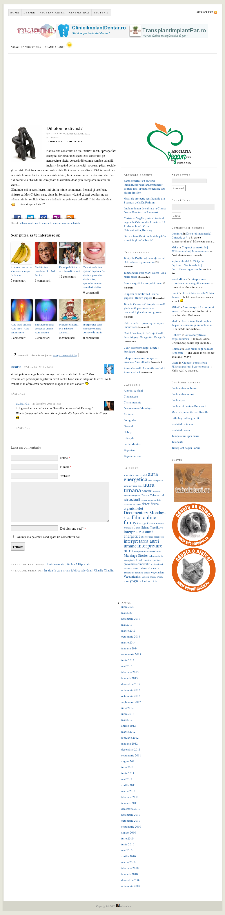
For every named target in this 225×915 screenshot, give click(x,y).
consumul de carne (132, 504)
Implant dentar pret (183, 394)
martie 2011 (128, 791)
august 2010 (128, 832)
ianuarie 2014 (129, 648)
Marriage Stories (136, 555)
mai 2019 (126, 625)
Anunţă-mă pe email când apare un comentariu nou (48, 537)
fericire (42, 223)
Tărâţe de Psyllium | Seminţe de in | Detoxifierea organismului (144, 260)
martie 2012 (128, 732)
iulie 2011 (127, 767)
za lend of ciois (147, 581)
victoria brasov (149, 576)
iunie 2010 (127, 844)
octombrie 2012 (130, 696)
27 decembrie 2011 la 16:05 (47, 403)
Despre (29, 12)
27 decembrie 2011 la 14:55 (38, 367)
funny (130, 522)
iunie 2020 (127, 607)
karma (158, 551)
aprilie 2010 (128, 856)
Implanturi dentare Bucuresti (189, 406)
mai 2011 (126, 779)
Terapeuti (177, 442)
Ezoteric (101, 12)
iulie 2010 (127, 838)
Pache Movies (132, 444)
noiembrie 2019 (130, 619)
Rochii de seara (181, 430)
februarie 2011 (130, 797)
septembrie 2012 (131, 702)
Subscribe (204, 12)
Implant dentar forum (184, 388)
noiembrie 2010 (130, 815)
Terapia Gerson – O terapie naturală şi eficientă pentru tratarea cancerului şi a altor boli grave (144, 308)
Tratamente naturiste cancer (137, 572)
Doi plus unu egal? (73, 528)
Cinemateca (79, 12)
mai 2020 (126, 613)
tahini (135, 568)
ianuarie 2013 (129, 678)
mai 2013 (126, 666)
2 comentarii (55, 141)
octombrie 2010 (130, 821)
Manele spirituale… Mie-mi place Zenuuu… (69, 328)
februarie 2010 (130, 868)
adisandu (22, 403)
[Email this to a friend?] (43, 215)
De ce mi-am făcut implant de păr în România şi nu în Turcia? (145, 238)
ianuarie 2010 (129, 874)
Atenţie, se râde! (133, 390)
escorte (16, 366)
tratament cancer (149, 568)
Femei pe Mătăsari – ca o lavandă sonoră (69, 269)
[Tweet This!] (30, 215)
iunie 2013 (127, 660)
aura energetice (155, 480)
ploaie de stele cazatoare (141, 560)
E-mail (65, 467)
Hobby (128, 432)
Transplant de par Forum (186, 448)
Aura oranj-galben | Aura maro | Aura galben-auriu (21, 328)
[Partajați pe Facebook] (17, 215)
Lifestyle (129, 438)
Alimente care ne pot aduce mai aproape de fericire (21, 271)
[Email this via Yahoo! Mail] (57, 215)
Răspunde (18, 393)
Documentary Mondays (138, 408)
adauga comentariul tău (65, 355)
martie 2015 (128, 630)
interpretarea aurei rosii (152, 536)
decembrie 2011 (130, 749)
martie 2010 (128, 862)
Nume (65, 458)
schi (153, 564)
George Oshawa (147, 523)
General (54, 137)
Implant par (178, 400)
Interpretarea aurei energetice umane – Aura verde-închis (93, 328)
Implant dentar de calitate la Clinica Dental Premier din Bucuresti (145, 210)
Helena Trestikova (152, 527)
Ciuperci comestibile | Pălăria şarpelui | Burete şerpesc (141, 296)
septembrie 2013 (131, 654)
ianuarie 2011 (129, 803)
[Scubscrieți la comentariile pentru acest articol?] (70, 215)
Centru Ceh (148, 495)
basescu (156, 491)
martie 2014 (128, 642)
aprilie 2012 (128, 726)
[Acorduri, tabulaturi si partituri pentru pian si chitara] (193, 501)
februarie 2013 (130, 672)
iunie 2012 (127, 714)
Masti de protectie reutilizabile (190, 412)
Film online (144, 517)
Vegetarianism (52, 12)
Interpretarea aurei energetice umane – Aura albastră (45, 328)
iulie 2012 (127, 708)
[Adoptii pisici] (194, 591)
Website (65, 476)
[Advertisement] (112, 87)
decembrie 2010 (130, 809)
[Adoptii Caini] (194, 546)
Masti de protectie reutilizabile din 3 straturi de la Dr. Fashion (144, 200)
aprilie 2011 (128, 785)
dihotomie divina (29, 223)
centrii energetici (132, 495)
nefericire (52, 223)
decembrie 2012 (130, 684)
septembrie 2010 (131, 826)
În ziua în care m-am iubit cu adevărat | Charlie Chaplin (79, 570)
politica (157, 560)
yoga (134, 580)
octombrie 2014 (130, 636)
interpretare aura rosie (144, 551)
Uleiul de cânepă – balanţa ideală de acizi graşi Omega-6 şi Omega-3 (144, 335)
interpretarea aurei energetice (138, 534)
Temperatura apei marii (185, 436)
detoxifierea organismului (141, 506)
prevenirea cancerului (137, 564)
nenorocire (63, 223)
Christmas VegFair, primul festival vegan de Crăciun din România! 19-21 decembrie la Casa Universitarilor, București (145, 224)
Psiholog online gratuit (185, 418)
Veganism (129, 450)
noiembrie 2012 (130, 690)
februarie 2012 (130, 737)
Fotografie (130, 420)
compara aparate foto (151, 499)
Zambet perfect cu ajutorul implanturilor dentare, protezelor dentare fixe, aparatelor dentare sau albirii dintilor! (94, 277)
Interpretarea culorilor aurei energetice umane (191, 281)
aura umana (139, 487)
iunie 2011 (127, 773)
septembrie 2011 (131, 755)
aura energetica (141, 476)
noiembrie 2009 (130, 886)
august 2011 (128, 761)
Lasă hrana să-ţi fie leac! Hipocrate (68, 564)
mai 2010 (126, 850)
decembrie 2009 (130, 880)
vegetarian (157, 572)
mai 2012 (126, 720)
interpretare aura (143, 548)
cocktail (134, 499)
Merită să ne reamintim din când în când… (45, 271)
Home (14, 12)
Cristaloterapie (132, 402)
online (152, 555)
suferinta (75, 223)
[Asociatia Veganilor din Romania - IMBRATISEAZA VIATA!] (169, 163)
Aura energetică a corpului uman (143, 283)
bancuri (147, 490)
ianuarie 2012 (129, 743)
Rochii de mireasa (182, 424)
